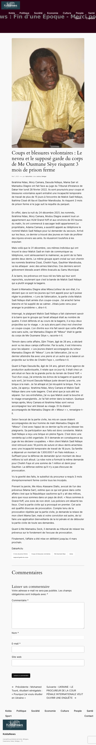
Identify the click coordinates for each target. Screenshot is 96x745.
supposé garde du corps (20, 557)
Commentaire (20, 600)
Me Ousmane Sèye (59, 554)
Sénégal (43, 176)
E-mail (16, 643)
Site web (16, 657)
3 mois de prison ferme (20, 554)
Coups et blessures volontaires (40, 554)
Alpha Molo (28, 176)
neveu (71, 554)
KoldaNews (9, 734)
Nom (15, 633)
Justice (38, 176)
